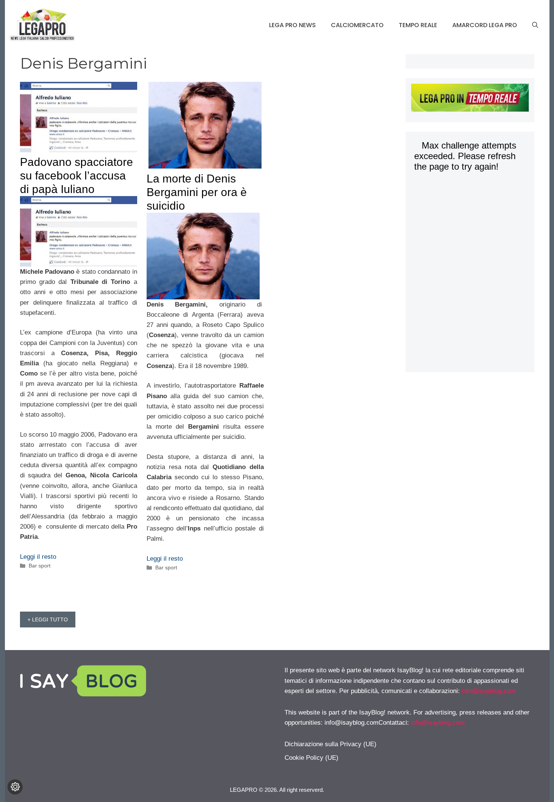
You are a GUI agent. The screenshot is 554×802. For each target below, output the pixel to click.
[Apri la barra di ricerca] (535, 25)
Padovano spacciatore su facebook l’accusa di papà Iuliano (76, 175)
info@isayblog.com (489, 691)
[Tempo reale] (469, 99)
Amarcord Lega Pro (484, 25)
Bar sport (40, 566)
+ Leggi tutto (48, 619)
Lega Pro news (292, 25)
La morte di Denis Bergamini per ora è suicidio (197, 192)
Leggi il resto (38, 556)
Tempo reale (418, 25)
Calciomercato (357, 25)
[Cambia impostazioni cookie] (15, 786)
